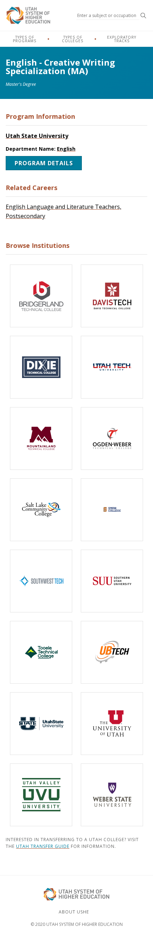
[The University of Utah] (112, 723)
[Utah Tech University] (112, 367)
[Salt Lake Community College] (41, 509)
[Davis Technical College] (112, 296)
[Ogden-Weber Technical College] (112, 438)
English (66, 148)
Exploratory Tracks (121, 39)
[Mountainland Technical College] (41, 438)
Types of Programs (24, 39)
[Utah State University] (41, 723)
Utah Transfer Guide (42, 846)
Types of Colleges (72, 39)
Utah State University (37, 136)
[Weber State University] (112, 794)
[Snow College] (112, 509)
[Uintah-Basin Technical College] (112, 652)
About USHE (74, 912)
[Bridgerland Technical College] (41, 296)
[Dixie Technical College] (41, 367)
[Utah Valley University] (41, 794)
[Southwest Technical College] (41, 581)
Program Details (44, 163)
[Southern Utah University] (112, 581)
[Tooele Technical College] (41, 652)
